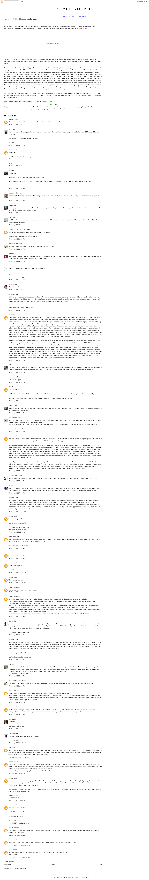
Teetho (10, 747)
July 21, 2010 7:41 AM (17, 659)
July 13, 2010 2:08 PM (17, 188)
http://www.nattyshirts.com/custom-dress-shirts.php (38, 766)
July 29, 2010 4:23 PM (17, 728)
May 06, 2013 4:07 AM (17, 773)
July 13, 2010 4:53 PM (17, 382)
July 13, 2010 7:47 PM (17, 493)
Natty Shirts (18, 766)
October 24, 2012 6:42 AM (19, 757)
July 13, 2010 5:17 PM (17, 413)
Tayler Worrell (13, 536)
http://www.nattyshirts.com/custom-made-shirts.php (38, 769)
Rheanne (11, 150)
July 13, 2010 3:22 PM (17, 360)
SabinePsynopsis (14, 475)
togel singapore (13, 854)
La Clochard (12, 733)
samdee (58, 842)
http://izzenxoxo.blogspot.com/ (18, 726)
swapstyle (64, 842)
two (11, 22)
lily (9, 485)
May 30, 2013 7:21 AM (17, 800)
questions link (29, 842)
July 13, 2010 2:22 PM (17, 261)
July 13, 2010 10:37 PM (17, 511)
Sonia (10, 129)
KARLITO (11, 405)
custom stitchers (20, 832)
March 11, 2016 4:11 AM (18, 835)
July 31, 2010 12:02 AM (17, 743)
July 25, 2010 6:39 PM (17, 702)
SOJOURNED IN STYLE (16, 680)
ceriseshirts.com (13, 795)
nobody (11, 205)
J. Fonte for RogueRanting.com (18, 229)
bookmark (45, 754)
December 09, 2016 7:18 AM (19, 857)
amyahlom (52, 842)
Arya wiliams (12, 827)
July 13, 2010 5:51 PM (17, 471)
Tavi (10, 253)
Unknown (11, 436)
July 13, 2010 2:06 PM (17, 166)
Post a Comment (9, 861)
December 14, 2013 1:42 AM (19, 823)
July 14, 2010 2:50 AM (17, 558)
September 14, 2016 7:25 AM (20, 845)
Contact (11, 266)
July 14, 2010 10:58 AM (17, 572)
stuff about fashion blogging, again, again (20, 19)
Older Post (99, 864)
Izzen (10, 719)
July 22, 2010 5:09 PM (17, 676)
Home (53, 864)
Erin (10, 170)
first (8, 22)
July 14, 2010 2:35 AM (17, 548)
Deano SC (11, 284)
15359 (75, 842)
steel (35, 842)
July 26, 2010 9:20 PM (17, 714)
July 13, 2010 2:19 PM (17, 225)
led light (46, 842)
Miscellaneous (13, 387)
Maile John (12, 119)
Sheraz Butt (12, 762)
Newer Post (7, 864)
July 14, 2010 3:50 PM (17, 591)
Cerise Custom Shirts (15, 820)
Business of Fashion (50, 26)
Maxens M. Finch (14, 243)
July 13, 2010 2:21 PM (17, 249)
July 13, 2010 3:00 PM (17, 289)
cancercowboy (13, 587)
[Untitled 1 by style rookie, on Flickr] (53, 104)
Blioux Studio (12, 690)
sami (10, 664)
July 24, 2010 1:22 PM (17, 686)
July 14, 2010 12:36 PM (17, 582)
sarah (10, 217)
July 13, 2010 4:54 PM (17, 401)
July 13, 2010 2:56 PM (17, 279)
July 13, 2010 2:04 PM (17, 124)
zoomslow (11, 553)
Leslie (10, 315)
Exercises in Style (14, 193)
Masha (10, 621)
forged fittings (13, 842)
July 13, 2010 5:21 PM (17, 431)
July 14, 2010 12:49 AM (17, 532)
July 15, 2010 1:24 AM (17, 635)
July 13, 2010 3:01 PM (17, 310)
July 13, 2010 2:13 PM (17, 200)
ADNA (10, 365)
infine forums (21, 842)
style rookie (74, 9)
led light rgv (40, 842)
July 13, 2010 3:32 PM (17, 372)
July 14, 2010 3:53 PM (17, 616)
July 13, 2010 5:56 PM (17, 481)
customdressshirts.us (15, 798)
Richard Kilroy (13, 417)
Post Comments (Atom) (19, 868)
